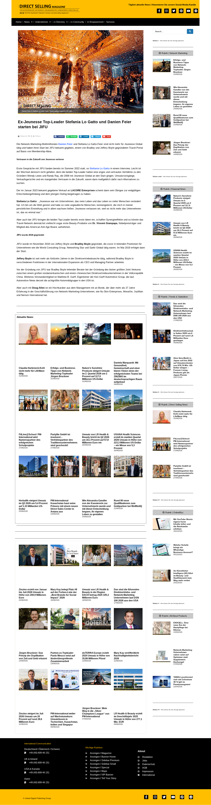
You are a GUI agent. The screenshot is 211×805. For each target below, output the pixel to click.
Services (110, 22)
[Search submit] (190, 31)
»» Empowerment (95, 22)
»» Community (77, 22)
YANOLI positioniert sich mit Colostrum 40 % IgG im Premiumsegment (183, 680)
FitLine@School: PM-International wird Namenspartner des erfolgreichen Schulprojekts (30, 440)
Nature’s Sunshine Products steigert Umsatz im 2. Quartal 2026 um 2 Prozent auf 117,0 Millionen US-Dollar (96, 373)
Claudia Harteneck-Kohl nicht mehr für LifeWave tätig (32, 371)
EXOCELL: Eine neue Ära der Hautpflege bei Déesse (180, 626)
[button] (59, 136)
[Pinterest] (181, 11)
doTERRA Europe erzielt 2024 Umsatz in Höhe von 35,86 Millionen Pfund (96, 656)
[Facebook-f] (159, 11)
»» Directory (59, 22)
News (27, 22)
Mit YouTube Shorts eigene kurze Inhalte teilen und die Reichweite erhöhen (183, 524)
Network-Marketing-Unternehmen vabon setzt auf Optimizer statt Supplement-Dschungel (183, 656)
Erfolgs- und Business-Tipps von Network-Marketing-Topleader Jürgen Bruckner (182, 66)
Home (19, 22)
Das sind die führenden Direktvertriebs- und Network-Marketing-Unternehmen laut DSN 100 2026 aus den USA (126, 595)
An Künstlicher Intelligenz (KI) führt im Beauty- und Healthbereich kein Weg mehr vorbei (183, 576)
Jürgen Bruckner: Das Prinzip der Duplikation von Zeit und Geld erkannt (33, 656)
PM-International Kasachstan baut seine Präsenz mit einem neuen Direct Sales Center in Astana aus (64, 506)
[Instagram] (166, 11)
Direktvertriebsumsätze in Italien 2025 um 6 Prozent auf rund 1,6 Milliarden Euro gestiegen (184, 336)
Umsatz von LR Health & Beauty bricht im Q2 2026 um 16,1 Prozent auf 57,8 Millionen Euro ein (183, 229)
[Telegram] (195, 11)
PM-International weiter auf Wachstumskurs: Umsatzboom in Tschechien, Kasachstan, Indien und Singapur (64, 719)
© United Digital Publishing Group (37, 798)
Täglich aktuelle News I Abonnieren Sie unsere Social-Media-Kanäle (162, 4)
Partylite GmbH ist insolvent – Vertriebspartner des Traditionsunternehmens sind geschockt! (64, 440)
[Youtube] (188, 11)
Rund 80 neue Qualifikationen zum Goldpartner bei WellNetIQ (128, 503)
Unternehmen (41, 22)
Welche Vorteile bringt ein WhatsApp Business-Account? (183, 548)
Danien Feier (65, 144)
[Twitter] (174, 11)
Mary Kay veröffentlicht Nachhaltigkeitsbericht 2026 (126, 656)
